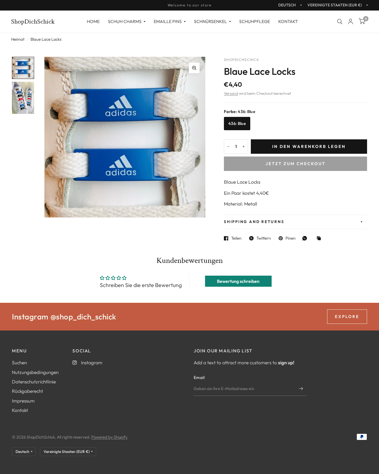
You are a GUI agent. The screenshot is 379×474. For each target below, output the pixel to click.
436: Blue (237, 123)
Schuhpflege (254, 21)
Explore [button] (347, 316)
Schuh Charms (125, 21)
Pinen (290, 238)
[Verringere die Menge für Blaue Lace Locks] (228, 146)
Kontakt (288, 21)
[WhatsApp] (306, 238)
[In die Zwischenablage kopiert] (320, 238)
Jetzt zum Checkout (295, 163)
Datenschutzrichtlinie (34, 382)
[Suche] (339, 22)
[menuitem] (93, 21)
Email (199, 377)
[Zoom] (194, 67)
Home (93, 21)
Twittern (263, 238)
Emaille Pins (168, 21)
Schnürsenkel (210, 21)
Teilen (236, 238)
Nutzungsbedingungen (35, 372)
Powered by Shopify (109, 437)
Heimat (17, 39)
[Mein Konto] (350, 22)
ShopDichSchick (33, 21)
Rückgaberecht (27, 391)
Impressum (23, 401)
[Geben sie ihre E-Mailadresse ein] (301, 388)
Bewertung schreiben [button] (238, 281)
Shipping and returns (254, 221)
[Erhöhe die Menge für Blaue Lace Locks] (243, 146)
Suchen (19, 362)
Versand (231, 93)
